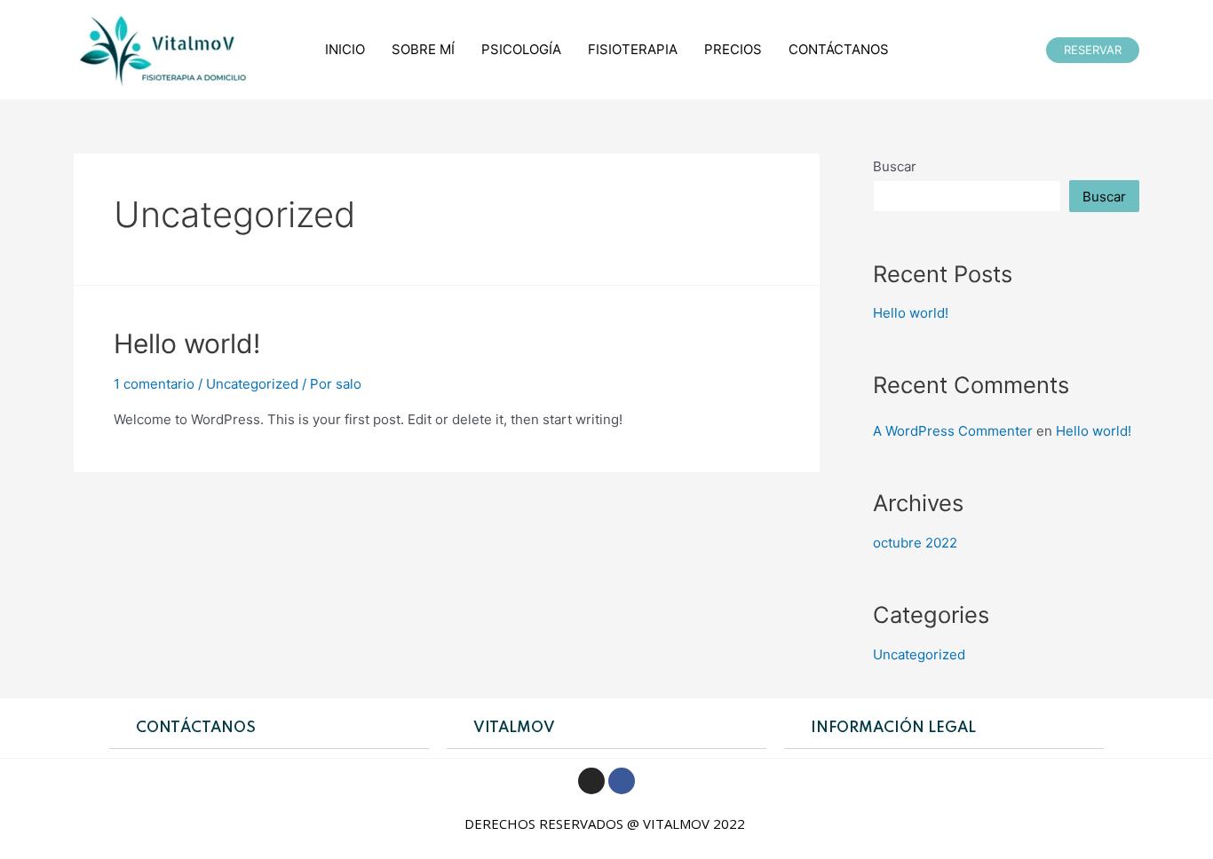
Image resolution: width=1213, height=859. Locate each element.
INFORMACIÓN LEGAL (893, 728)
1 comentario (154, 383)
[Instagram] (591, 781)
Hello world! (187, 343)
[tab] (269, 728)
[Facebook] (621, 781)
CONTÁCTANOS (196, 728)
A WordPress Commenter (953, 430)
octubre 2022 (915, 542)
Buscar (894, 166)
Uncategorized (252, 383)
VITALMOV (514, 728)
